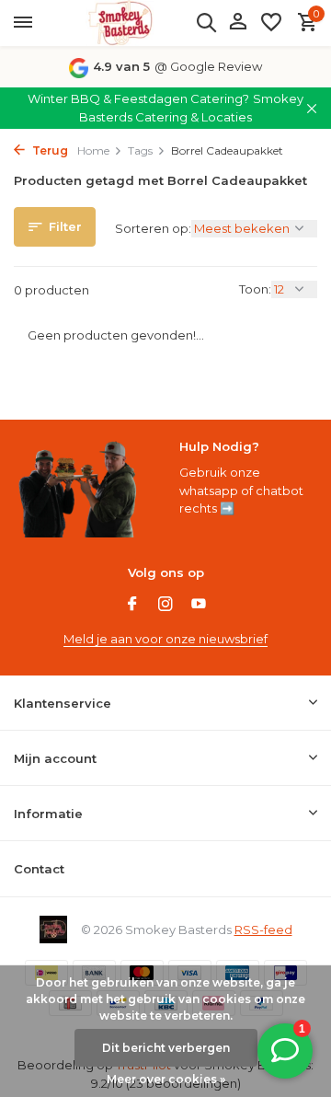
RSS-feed (263, 929)
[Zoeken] (206, 22)
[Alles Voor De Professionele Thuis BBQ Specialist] (119, 23)
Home (93, 150)
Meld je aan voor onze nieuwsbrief (165, 638)
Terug (48, 150)
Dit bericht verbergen (166, 1048)
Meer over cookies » (166, 1079)
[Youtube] (198, 606)
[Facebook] (132, 606)
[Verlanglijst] (271, 23)
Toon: (255, 289)
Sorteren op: (153, 228)
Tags (140, 150)
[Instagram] (165, 606)
